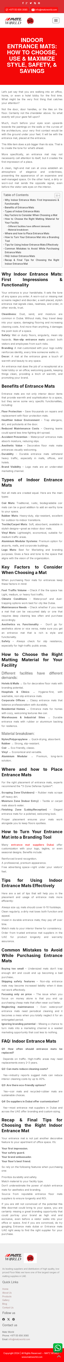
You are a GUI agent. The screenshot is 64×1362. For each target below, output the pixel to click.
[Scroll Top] (59, 1356)
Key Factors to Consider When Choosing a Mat (31, 215)
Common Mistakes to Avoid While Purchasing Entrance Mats (32, 250)
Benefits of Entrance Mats (19, 207)
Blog (4, 1303)
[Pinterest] (39, 3)
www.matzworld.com (32, 1357)
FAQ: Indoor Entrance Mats (20, 256)
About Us (7, 1292)
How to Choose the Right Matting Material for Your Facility (32, 220)
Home (5, 1289)
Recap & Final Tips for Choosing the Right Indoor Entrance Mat (32, 262)
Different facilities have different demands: (29, 226)
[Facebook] (24, 3)
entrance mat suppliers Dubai (32, 844)
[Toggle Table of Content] (55, 195)
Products (6, 1296)
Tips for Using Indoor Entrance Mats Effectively (31, 244)
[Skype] (35, 3)
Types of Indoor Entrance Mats (22, 211)
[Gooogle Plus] (27, 3)
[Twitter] (31, 3)
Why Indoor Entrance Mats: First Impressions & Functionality (32, 202)
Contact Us (8, 1307)
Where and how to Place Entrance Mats (27, 233)
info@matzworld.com (46, 9)
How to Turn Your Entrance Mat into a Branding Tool (32, 239)
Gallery (5, 1300)
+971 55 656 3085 (18, 9)
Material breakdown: (18, 230)
